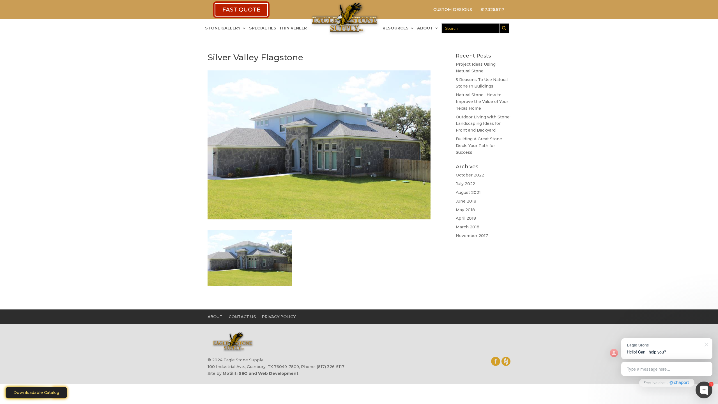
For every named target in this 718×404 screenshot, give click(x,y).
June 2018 (466, 201)
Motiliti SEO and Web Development (260, 373)
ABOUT (425, 28)
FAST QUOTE (241, 9)
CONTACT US (242, 316)
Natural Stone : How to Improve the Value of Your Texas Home (482, 101)
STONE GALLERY (223, 28)
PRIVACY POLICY (279, 316)
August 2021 (468, 192)
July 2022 (465, 183)
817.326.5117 (492, 9)
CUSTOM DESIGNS (452, 9)
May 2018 (465, 209)
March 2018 (467, 226)
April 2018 (466, 218)
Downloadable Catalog (36, 392)
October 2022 (470, 175)
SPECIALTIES (262, 28)
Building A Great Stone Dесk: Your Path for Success (479, 145)
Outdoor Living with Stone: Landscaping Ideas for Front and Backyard (483, 123)
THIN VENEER (293, 28)
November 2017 (472, 235)
